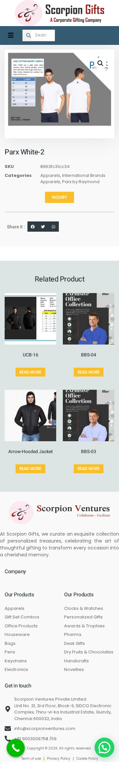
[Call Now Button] (16, 748)
